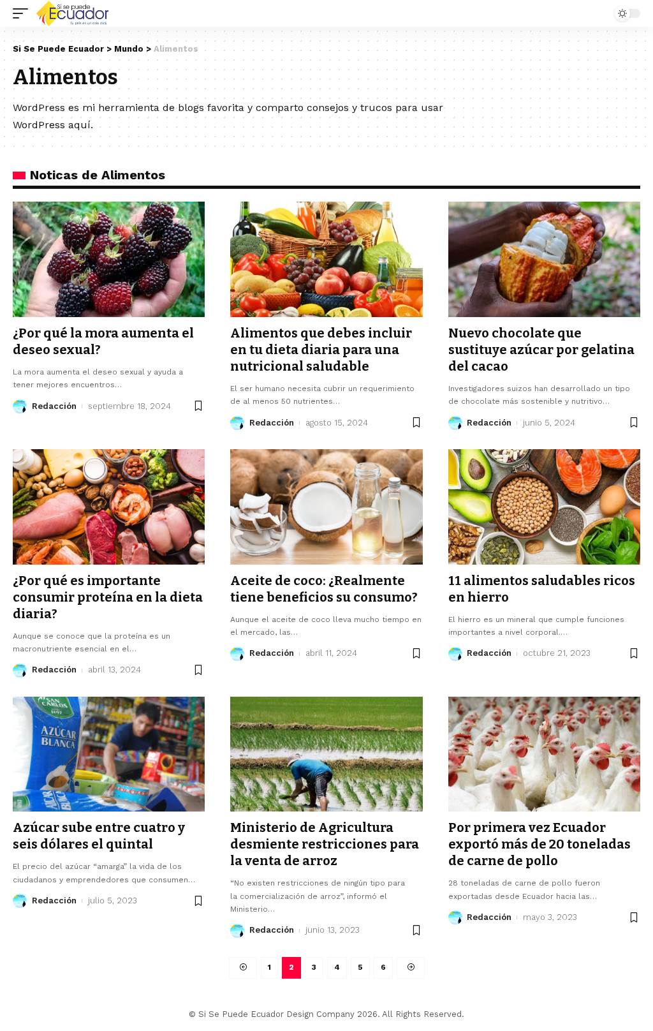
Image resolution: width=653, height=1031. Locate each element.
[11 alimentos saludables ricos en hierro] (544, 507)
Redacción (54, 406)
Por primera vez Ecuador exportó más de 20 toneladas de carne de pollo (539, 844)
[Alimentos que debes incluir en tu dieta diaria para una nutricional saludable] (326, 259)
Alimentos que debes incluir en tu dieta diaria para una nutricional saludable (321, 349)
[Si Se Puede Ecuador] (72, 13)
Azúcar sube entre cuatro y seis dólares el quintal (99, 836)
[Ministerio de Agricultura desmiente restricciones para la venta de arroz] (326, 754)
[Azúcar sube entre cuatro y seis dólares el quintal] (109, 754)
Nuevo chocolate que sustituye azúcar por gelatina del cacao (541, 349)
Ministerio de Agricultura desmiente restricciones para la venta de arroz (324, 844)
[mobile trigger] (23, 13)
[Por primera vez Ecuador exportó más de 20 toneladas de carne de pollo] (544, 754)
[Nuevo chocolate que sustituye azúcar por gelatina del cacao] (544, 259)
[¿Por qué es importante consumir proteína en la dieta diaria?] (109, 507)
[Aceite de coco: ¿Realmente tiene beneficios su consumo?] (326, 507)
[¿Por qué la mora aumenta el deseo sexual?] (109, 259)
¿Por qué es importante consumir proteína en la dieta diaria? (108, 597)
